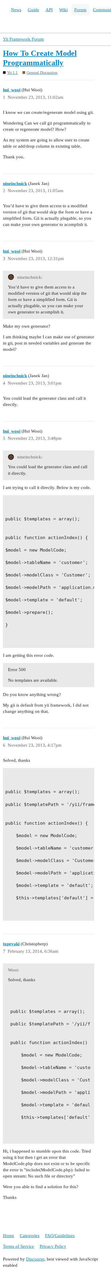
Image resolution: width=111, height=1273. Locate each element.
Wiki (63, 9)
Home (8, 1235)
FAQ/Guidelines (60, 1235)
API (49, 9)
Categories (29, 1235)
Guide (33, 9)
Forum (80, 9)
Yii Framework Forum (23, 39)
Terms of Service (18, 1246)
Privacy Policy (53, 1246)
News (16, 9)
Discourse (35, 1259)
